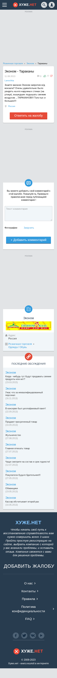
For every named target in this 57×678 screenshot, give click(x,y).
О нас (28, 583)
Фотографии (11, 227)
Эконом (10, 372)
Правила (28, 599)
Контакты (28, 591)
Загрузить (29, 227)
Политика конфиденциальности (28, 609)
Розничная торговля (20, 344)
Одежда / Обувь (17, 347)
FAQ (28, 619)
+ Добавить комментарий (28, 240)
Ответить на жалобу (28, 115)
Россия (11, 106)
